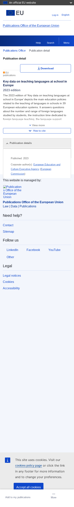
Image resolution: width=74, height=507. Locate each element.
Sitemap (8, 231)
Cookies (8, 281)
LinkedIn (12, 250)
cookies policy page (28, 465)
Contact (8, 225)
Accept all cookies (28, 487)
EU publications (9, 74)
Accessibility (11, 288)
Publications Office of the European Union (31, 25)
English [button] (65, 15)
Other (10, 257)
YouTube (54, 250)
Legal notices (12, 275)
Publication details (21, 143)
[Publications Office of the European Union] (15, 13)
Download (47, 68)
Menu (66, 43)
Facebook (33, 250)
